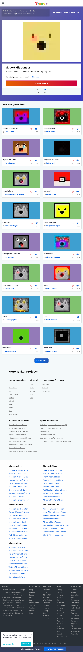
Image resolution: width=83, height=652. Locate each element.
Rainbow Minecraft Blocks (19, 528)
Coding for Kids (10, 11)
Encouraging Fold (11, 320)
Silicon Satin (9, 132)
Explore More (41, 361)
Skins (31, 385)
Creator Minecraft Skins (18, 483)
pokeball (47, 191)
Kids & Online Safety (45, 643)
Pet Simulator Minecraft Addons (56, 525)
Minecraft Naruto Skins (18, 487)
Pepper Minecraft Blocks (18, 532)
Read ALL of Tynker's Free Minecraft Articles (23, 451)
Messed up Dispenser (10, 128)
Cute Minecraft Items (17, 577)
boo (45, 316)
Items (31, 394)
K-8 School (75, 618)
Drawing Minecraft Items (19, 570)
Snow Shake (9, 257)
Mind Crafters (46, 391)
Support (32, 595)
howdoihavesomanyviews (14, 194)
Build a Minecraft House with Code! (20, 438)
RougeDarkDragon (53, 226)
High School (75, 608)
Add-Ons (32, 391)
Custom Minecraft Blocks (19, 512)
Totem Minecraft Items (18, 564)
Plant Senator (10, 163)
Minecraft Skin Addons (52, 519)
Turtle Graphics (13, 414)
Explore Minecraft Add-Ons (17, 435)
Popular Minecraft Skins (18, 480)
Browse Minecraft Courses (17, 428)
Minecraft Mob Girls (51, 483)
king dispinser (7, 191)
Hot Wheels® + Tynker (47, 435)
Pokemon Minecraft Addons (54, 532)
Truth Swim (50, 132)
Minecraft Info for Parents (17, 448)
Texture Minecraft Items (18, 567)
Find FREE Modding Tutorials (18, 441)
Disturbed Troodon (53, 257)
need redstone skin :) (10, 285)
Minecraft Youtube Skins (18, 477)
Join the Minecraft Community (18, 431)
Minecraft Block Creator (18, 509)
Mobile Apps (34, 603)
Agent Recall (45, 385)
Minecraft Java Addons (52, 522)
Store (31, 613)
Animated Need (10, 351)
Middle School (76, 605)
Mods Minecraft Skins (17, 473)
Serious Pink (9, 288)
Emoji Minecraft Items (17, 560)
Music (10, 411)
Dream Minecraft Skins (18, 490)
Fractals (11, 398)
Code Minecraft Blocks (18, 535)
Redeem (46, 597)
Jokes (10, 391)
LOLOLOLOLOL (49, 128)
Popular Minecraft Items (18, 557)
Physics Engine (13, 394)
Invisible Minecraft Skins (18, 470)
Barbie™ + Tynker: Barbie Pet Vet (50, 428)
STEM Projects (76, 631)
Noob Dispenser (50, 222)
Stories (11, 408)
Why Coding (47, 600)
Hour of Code (62, 636)
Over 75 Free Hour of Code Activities (51, 438)
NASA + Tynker (44, 431)
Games (11, 404)
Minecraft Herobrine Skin (19, 500)
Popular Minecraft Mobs (53, 480)
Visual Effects (13, 388)
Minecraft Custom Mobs (53, 500)
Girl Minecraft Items (17, 573)
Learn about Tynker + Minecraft (65, 12)
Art (10, 385)
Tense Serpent (51, 288)
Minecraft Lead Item (17, 547)
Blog (31, 590)
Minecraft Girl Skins (16, 496)
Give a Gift (47, 595)
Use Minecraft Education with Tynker (20, 445)
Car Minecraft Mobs (51, 487)
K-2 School (75, 616)
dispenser (6, 222)
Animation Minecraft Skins (19, 493)
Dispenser (36, 77)
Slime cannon (7, 348)
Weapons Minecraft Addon (54, 515)
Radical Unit (50, 163)
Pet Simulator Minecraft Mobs (55, 490)
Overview (46, 590)
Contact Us (65, 643)
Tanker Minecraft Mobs (52, 493)
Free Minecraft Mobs (51, 496)
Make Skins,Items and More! (18, 425)
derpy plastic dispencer (11, 254)
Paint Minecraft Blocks (18, 515)
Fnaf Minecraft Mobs (51, 477)
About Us (32, 592)
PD (72, 626)
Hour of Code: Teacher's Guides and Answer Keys (55, 441)
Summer (46, 618)
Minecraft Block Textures (19, 519)
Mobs (31, 398)
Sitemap (32, 605)
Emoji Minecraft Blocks (18, 525)
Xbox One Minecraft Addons (54, 528)
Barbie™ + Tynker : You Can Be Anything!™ (53, 425)
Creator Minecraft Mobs (53, 470)
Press (31, 597)
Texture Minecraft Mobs (52, 473)
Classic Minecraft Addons (53, 535)
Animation (12, 401)
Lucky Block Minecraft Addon (54, 512)
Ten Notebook (51, 320)
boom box (48, 348)
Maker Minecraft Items (18, 554)
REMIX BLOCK (41, 83)
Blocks (32, 11)
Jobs (30, 600)
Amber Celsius (51, 351)
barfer (4, 316)
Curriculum (47, 592)
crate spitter (48, 254)
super (46, 285)
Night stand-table (9, 160)
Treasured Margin (11, 226)
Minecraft (23, 11)
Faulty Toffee (51, 194)
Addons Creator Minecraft (53, 509)
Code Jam (60, 634)
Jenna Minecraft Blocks (18, 538)
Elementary (75, 603)
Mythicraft (45, 388)
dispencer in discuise (51, 160)
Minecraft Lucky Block (17, 522)
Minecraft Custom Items (18, 550)
